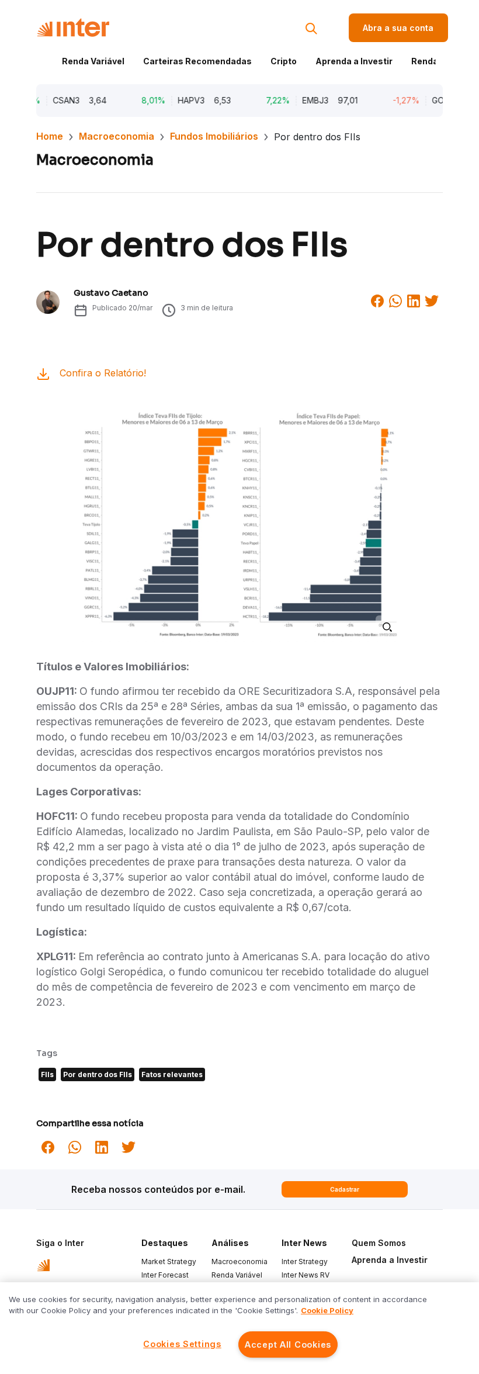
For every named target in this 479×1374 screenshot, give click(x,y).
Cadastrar (344, 1189)
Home (49, 136)
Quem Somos (379, 1243)
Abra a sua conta (398, 28)
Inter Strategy (305, 1261)
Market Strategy (168, 1261)
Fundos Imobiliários (214, 136)
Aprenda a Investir (354, 61)
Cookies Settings (182, 1344)
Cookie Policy (327, 1310)
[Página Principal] (73, 27)
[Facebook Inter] (377, 300)
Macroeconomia (116, 136)
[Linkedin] (414, 300)
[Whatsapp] (395, 300)
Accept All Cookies (288, 1344)
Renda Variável (93, 61)
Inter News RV (305, 1275)
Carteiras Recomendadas (197, 61)
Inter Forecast (165, 1275)
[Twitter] (432, 300)
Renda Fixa (434, 61)
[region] (239, 1328)
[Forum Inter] (43, 1264)
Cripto (283, 61)
